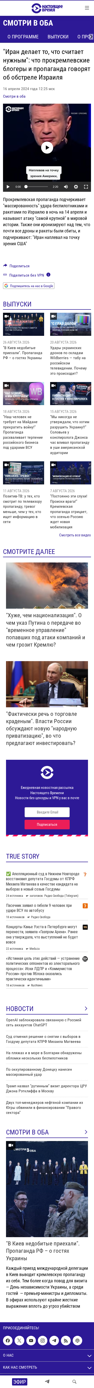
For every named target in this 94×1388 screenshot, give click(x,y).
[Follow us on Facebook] (8, 1340)
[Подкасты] (77, 1340)
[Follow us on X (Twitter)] (19, 1340)
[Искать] (74, 1381)
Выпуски (58, 37)
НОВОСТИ (20, 1009)
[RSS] (65, 1340)
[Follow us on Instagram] (42, 1340)
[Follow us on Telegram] (54, 1340)
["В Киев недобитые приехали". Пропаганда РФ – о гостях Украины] (23, 324)
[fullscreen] (86, 187)
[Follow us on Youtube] (31, 1340)
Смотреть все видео (75, 535)
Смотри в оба (14, 96)
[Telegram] (47, 1381)
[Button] (16, 267)
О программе (23, 37)
